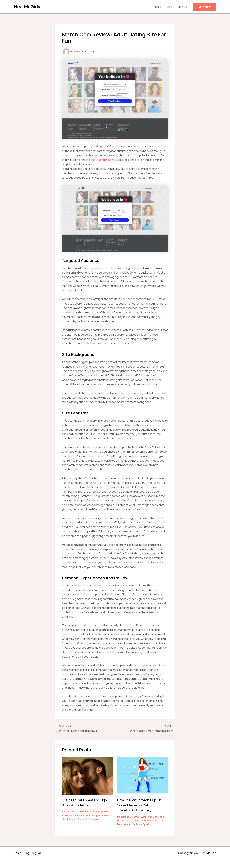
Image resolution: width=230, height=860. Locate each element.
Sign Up (182, 7)
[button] (204, 7)
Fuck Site (82, 815)
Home (157, 7)
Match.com (78, 696)
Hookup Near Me (98, 815)
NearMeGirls (27, 7)
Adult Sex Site (94, 811)
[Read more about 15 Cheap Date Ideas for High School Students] (87, 775)
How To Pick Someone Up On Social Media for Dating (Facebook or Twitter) (139, 805)
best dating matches (103, 160)
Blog (169, 7)
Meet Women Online (73, 819)
